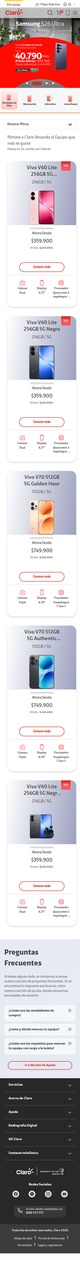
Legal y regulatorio (50, 1245)
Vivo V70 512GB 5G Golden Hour (42, 481)
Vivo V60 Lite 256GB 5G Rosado (42, 171)
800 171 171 (35, 1213)
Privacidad (25, 1245)
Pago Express (50, 4)
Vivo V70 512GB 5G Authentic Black (41, 636)
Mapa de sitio (23, 1238)
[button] (59, 12)
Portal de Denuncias (51, 1238)
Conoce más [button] (42, 267)
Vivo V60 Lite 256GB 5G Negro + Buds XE (42, 790)
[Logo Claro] (14, 11)
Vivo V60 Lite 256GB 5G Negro (42, 326)
